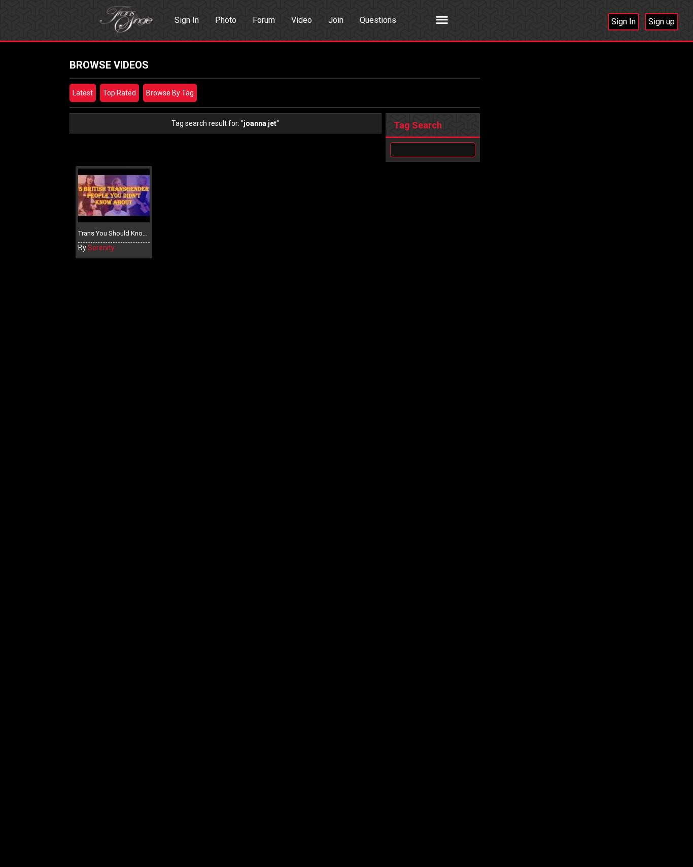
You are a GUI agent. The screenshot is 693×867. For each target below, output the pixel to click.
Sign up (661, 21)
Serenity (101, 248)
